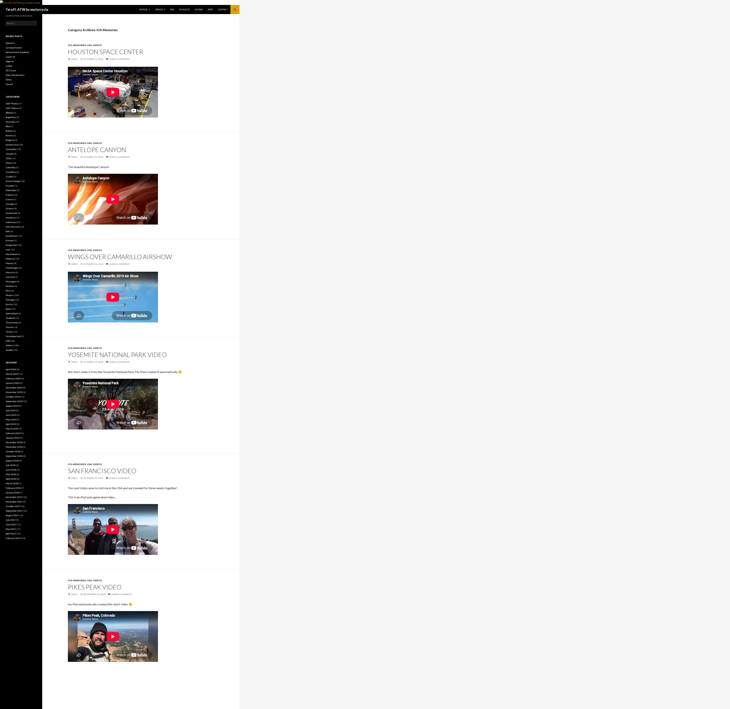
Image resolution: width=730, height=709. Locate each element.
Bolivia (9, 130)
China (9, 162)
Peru (8, 290)
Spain (8, 308)
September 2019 (14, 401)
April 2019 (11, 424)
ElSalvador (11, 190)
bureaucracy (12, 144)
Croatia (9, 176)
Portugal (10, 299)
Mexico (9, 263)
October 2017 (13, 506)
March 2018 (12, 483)
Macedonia (11, 254)
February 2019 (13, 433)
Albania (9, 112)
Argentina (11, 117)
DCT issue (11, 70)
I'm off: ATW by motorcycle (27, 9)
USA (89, 45)
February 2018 (13, 488)
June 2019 (11, 415)
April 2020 (11, 369)
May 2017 (11, 529)
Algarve (9, 61)
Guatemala (11, 213)
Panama (10, 286)
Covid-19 (10, 56)
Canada (9, 153)
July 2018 (10, 465)
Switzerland (12, 313)
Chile (8, 158)
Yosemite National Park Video (117, 354)
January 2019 (12, 437)
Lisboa (9, 65)
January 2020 (12, 383)
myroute (10, 277)
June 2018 (11, 469)
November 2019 (14, 392)
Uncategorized (13, 336)
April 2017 (11, 533)
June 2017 (11, 524)
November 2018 (14, 446)
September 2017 (14, 510)
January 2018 (12, 492)
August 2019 (12, 405)
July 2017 (10, 519)
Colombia (10, 167)
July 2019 (10, 410)
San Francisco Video (102, 471)
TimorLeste (12, 322)
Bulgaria (10, 140)
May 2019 (11, 419)
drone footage (13, 181)
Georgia (10, 203)
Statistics (10, 43)
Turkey (9, 331)
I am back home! (14, 47)
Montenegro (12, 267)
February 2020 (13, 378)
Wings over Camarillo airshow (120, 256)
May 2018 (11, 474)
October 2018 (13, 451)
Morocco (10, 272)
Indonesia (11, 222)
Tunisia (9, 327)
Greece (9, 208)
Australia (10, 121)
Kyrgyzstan (11, 245)
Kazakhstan (11, 235)
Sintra (9, 79)
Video (74, 59)
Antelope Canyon (97, 149)
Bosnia (9, 135)
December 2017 (14, 497)
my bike (199, 9)
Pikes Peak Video (94, 587)
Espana (9, 194)
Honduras (11, 217)
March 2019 (12, 428)
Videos (159, 9)
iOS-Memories (77, 45)
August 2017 (12, 515)
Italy (8, 231)
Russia (9, 304)
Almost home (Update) (17, 52)
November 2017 (14, 501)
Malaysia (10, 258)
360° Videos (12, 108)
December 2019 (14, 387)
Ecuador (10, 185)
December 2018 (14, 442)
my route (184, 9)
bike (8, 126)
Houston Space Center (105, 52)
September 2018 (14, 456)
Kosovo (9, 240)
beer (210, 9)
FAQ (172, 9)
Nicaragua (11, 281)
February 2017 (13, 538)
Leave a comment (119, 59)
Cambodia (11, 149)
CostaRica (11, 172)
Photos (143, 9)
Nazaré (9, 84)
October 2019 (13, 396)
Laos (8, 249)
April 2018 (11, 478)
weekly (9, 350)
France (9, 199)
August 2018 (12, 460)
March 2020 (12, 373)
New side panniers (15, 75)
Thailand (10, 318)
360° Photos (12, 103)
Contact (223, 9)
